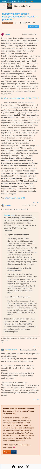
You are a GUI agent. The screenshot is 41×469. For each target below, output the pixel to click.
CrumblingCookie (11, 350)
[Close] (37, 408)
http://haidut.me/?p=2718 (15, 198)
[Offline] (3, 205)
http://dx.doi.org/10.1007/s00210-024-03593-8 (20, 98)
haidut (7, 34)
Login (14, 452)
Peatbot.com (9, 215)
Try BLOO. (28, 1)
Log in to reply (33, 26)
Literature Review (7, 23)
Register (7, 452)
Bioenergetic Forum (22, 6)
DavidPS (8, 205)
